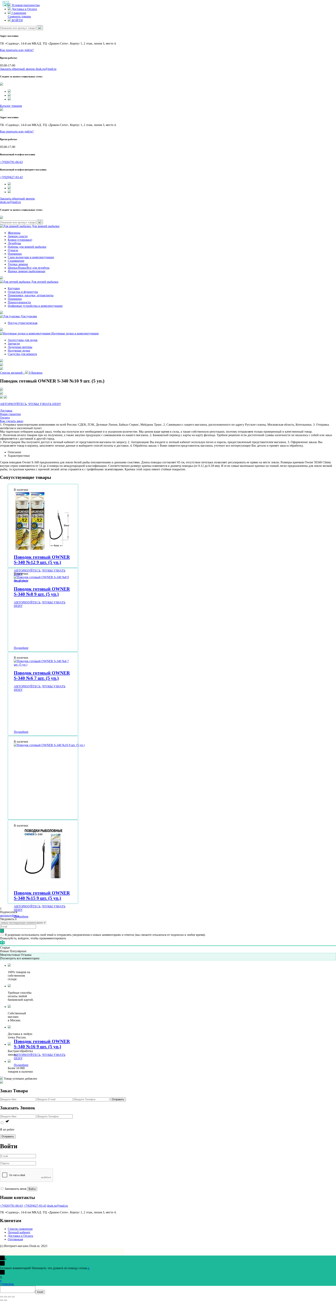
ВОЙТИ (17, 20)
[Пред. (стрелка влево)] (1, 1300)
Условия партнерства (25, 5)
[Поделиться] (5, 1296)
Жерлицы (14, 232)
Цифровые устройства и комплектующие (35, 305)
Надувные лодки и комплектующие (75, 333)
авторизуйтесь (9, 915)
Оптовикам (15, 1239)
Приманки (15, 253)
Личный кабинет (19, 1232)
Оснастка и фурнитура (23, 291)
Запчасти (14, 343)
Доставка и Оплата (24, 9)
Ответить (7, 1284)
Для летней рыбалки (44, 281)
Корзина (35, 372)
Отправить (118, 1099)
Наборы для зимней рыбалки (27, 246)
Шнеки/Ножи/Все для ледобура (28, 267)
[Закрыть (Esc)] (1, 1296)
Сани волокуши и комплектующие (31, 257)
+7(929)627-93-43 (11, 177)
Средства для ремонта (22, 354)
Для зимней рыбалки (45, 226)
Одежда (13, 250)
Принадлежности (19, 302)
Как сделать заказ (11, 421)
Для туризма (28, 316)
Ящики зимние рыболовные (26, 271)
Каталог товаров (11, 105)
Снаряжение (16, 260)
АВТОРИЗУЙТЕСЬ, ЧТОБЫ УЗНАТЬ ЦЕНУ (30, 404)
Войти (32, 1188)
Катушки (14, 288)
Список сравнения (20, 1228)
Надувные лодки (19, 350)
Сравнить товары (19, 16)
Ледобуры (14, 243)
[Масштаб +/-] (13, 1296)
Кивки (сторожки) (20, 239)
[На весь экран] (9, 1296)
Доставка (6, 410)
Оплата (5, 417)
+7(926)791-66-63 (11, 162)
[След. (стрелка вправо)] (5, 1300)
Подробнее (21, 648)
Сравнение (18, 13)
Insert (40, 1292)
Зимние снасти (18, 236)
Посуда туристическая (22, 323)
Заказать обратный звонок (18, 69)
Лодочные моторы (20, 347)
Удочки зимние (18, 264)
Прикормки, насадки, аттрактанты (30, 295)
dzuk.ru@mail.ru (46, 69)
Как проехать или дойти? (17, 50)
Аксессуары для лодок (23, 340)
